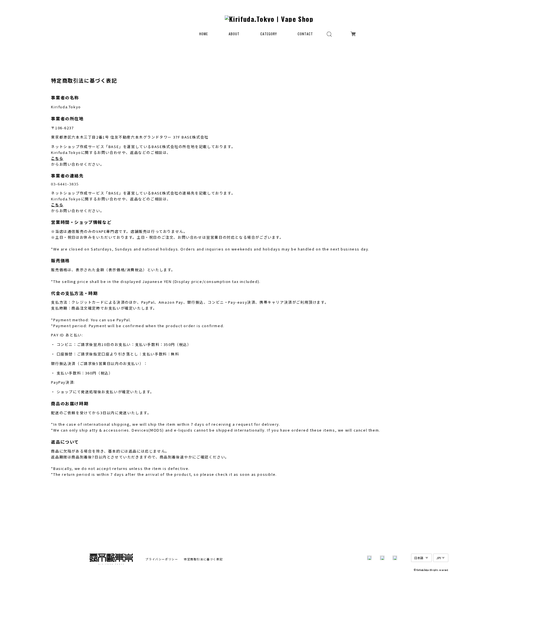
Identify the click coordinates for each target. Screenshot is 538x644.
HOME (203, 34)
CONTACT (305, 34)
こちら (57, 158)
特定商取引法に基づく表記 (203, 559)
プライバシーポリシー (161, 559)
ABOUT (234, 34)
